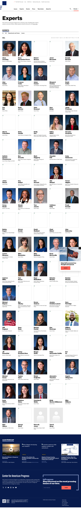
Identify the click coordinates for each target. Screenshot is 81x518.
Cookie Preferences (65, 505)
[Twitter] (3, 487)
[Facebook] (6, 487)
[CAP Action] (6, 501)
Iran (25, 1)
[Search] (70, 9)
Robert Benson (24, 462)
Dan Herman (29, 462)
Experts (22, 9)
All (5, 33)
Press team (35, 24)
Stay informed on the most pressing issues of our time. (59, 481)
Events (28, 9)
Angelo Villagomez (11, 462)
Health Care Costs (45, 1)
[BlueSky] (16, 487)
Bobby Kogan (69, 462)
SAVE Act (29, 1)
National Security (36, 1)
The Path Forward (19, 1)
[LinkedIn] (13, 487)
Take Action (41, 9)
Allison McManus (74, 462)
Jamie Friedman (64, 462)
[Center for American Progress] (4, 5)
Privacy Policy (64, 501)
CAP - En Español (65, 502)
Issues (15, 9)
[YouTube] (8, 487)
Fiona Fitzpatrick (5, 462)
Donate (76, 9)
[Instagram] (11, 487)
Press (33, 9)
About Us (48, 9)
